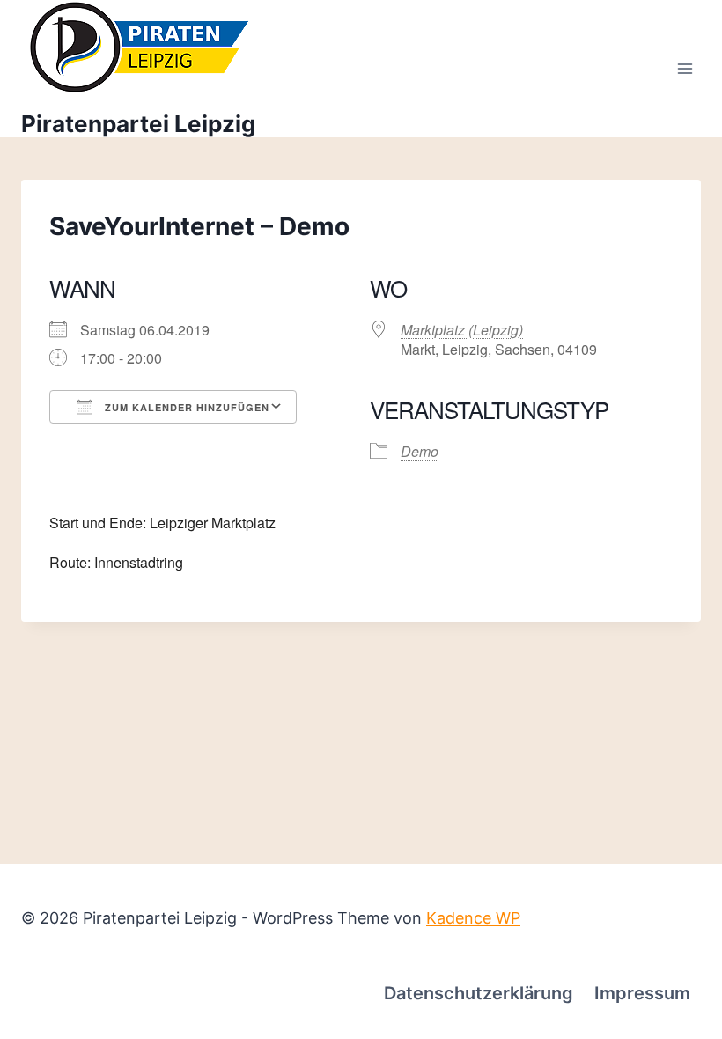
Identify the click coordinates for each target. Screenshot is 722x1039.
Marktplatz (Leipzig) (462, 330)
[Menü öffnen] (684, 69)
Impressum (642, 993)
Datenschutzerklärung (478, 993)
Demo (419, 451)
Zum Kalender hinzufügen (185, 407)
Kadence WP (473, 918)
